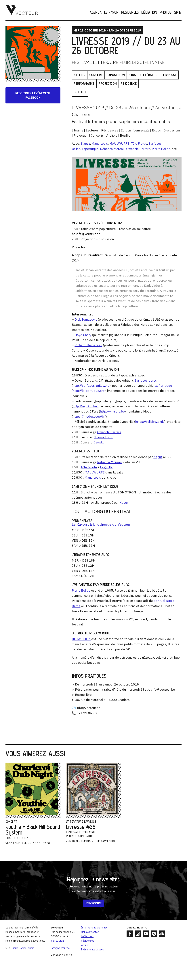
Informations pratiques (94, 927)
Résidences (130, 12)
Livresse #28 (81, 826)
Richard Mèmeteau (88, 345)
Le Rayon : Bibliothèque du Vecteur (101, 524)
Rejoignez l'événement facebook (33, 95)
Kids (132, 75)
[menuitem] (94, 12)
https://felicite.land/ (149, 421)
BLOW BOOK (81, 639)
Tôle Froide (139, 143)
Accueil (85, 945)
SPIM (178, 12)
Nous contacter (90, 932)
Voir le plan (57, 940)
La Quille (106, 467)
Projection (107, 83)
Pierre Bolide (161, 149)
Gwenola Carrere (138, 149)
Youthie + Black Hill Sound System (32, 829)
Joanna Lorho (103, 437)
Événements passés (92, 949)
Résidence (129, 83)
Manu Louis (99, 143)
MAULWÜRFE (119, 143)
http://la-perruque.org (89, 391)
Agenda (96, 12)
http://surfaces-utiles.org (91, 385)
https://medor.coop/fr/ (89, 416)
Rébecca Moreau (112, 149)
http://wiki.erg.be (112, 411)
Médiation (149, 12)
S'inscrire (93, 903)
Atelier (79, 75)
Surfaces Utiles (146, 380)
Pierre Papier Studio (23, 948)
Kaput (85, 143)
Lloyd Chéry (83, 335)
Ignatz (99, 442)
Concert (96, 75)
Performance (84, 83)
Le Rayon (111, 12)
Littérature (149, 75)
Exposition (116, 75)
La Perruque (163, 385)
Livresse (170, 75)
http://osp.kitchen (85, 406)
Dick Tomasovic (86, 319)
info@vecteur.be (60, 948)
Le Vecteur (87, 936)
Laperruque (90, 149)
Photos (165, 12)
